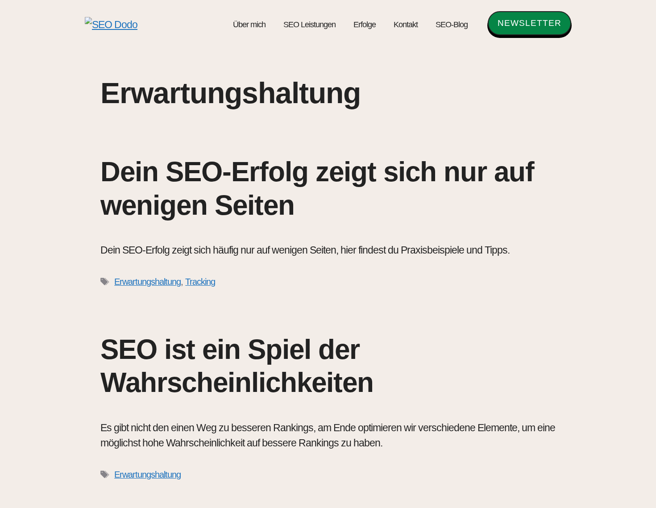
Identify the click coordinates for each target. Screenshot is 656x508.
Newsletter (529, 23)
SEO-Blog (452, 24)
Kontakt (406, 24)
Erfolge (364, 24)
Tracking (200, 282)
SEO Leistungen (309, 24)
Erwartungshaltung (147, 282)
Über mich (249, 24)
